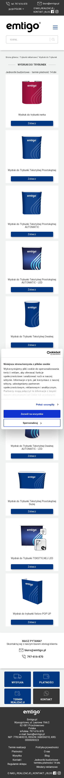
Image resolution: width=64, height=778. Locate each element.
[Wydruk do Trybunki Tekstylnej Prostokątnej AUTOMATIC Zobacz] (32, 238)
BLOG (47, 12)
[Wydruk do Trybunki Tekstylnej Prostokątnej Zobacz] (32, 183)
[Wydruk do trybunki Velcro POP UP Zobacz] (32, 626)
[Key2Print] (19, 27)
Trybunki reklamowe (28, 57)
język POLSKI (15, 9)
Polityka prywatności (47, 747)
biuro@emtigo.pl (51, 3)
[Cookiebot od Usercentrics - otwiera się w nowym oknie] (46, 353)
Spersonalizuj (30, 423)
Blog (47, 755)
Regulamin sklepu (16, 764)
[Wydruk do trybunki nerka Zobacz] (32, 127)
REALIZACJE (47, 8)
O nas (47, 751)
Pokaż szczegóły (45, 404)
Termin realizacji (17, 747)
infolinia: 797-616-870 (32, 731)
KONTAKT (38, 12)
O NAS (37, 8)
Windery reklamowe (47, 766)
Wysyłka (17, 755)
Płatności (17, 751)
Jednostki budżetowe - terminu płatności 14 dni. (47, 761)
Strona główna (12, 57)
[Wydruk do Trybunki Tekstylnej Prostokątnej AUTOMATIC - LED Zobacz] (32, 293)
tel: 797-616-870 (19, 4)
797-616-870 (35, 656)
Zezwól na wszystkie (32, 413)
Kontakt (17, 759)
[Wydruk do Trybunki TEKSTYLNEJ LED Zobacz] (32, 571)
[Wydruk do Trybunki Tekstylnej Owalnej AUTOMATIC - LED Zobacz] (32, 460)
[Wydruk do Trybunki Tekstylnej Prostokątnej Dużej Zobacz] (32, 515)
